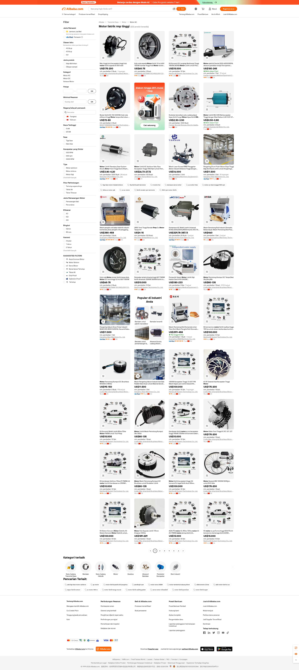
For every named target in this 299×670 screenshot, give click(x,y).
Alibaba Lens (80, 649)
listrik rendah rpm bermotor (146, 190)
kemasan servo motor (174, 185)
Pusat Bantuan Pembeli (177, 606)
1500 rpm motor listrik (169, 190)
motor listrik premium (181, 590)
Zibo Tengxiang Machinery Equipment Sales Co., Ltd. (184, 177)
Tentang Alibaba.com (75, 601)
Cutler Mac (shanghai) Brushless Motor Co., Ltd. (115, 73)
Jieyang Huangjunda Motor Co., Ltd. (216, 127)
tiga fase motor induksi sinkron (113, 185)
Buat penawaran (140, 611)
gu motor (96, 584)
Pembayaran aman (107, 606)
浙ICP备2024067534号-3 (209, 666)
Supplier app (153, 649)
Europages (183, 659)
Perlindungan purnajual (109, 619)
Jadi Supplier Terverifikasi (212, 619)
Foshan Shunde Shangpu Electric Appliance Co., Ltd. (184, 125)
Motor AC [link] (133, 22)
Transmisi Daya (113, 22)
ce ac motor (126, 190)
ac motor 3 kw (193, 185)
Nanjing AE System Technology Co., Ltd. (183, 73)
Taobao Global (159, 659)
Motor (124, 22)
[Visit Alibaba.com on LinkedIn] (209, 632)
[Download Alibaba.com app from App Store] (207, 649)
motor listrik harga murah (112, 590)
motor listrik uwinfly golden (137, 590)
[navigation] (79, 287)
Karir (68, 619)
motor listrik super (202, 590)
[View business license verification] (170, 666)
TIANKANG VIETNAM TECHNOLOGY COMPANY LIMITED (149, 73)
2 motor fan (156, 185)
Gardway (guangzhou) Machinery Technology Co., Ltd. (218, 238)
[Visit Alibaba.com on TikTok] (227, 632)
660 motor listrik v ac (223, 584)
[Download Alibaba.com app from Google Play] (224, 649)
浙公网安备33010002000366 (188, 666)
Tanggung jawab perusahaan (77, 615)
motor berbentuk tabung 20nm (179, 584)
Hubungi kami (174, 611)
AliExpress (116, 659)
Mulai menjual (208, 611)
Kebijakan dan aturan (108, 628)
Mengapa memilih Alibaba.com (78, 606)
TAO (167, 659)
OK (92, 91)
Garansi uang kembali (108, 611)
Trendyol (174, 659)
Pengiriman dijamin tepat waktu (112, 615)
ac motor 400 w (92, 590)
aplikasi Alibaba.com (190, 649)
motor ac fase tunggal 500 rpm (214, 185)
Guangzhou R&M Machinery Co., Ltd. (113, 238)
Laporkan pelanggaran (177, 630)
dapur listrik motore (73, 590)
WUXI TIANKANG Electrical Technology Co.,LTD (115, 125)
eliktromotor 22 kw (203, 584)
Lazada (149, 659)
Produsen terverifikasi (143, 606)
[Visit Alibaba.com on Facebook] (204, 632)
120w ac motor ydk (109, 190)
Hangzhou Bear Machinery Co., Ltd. (216, 177)
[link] (296, 648)
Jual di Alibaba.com (210, 606)
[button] (174, 8)
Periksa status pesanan (211, 615)
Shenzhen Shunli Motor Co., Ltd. (111, 177)
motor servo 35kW (157, 584)
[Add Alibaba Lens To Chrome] (103, 649)
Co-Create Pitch (72, 611)
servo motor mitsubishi (160, 590)
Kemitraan (206, 624)
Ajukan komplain (175, 615)
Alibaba (101, 22)
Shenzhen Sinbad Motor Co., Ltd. (146, 238)
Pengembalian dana (176, 619)
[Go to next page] (183, 551)
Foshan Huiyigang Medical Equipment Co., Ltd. (218, 75)
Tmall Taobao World (138, 659)
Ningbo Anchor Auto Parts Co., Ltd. (181, 238)
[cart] (203, 9)
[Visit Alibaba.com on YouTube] (223, 632)
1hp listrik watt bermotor (138, 185)
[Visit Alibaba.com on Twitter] (213, 632)
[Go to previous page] (150, 551)
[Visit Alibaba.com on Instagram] (218, 632)
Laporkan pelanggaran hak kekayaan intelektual (182, 625)
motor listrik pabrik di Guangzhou (117, 584)
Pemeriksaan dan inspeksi (110, 624)
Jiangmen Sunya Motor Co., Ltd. (145, 177)
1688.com (125, 659)
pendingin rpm (139, 584)
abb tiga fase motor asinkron (76, 584)
